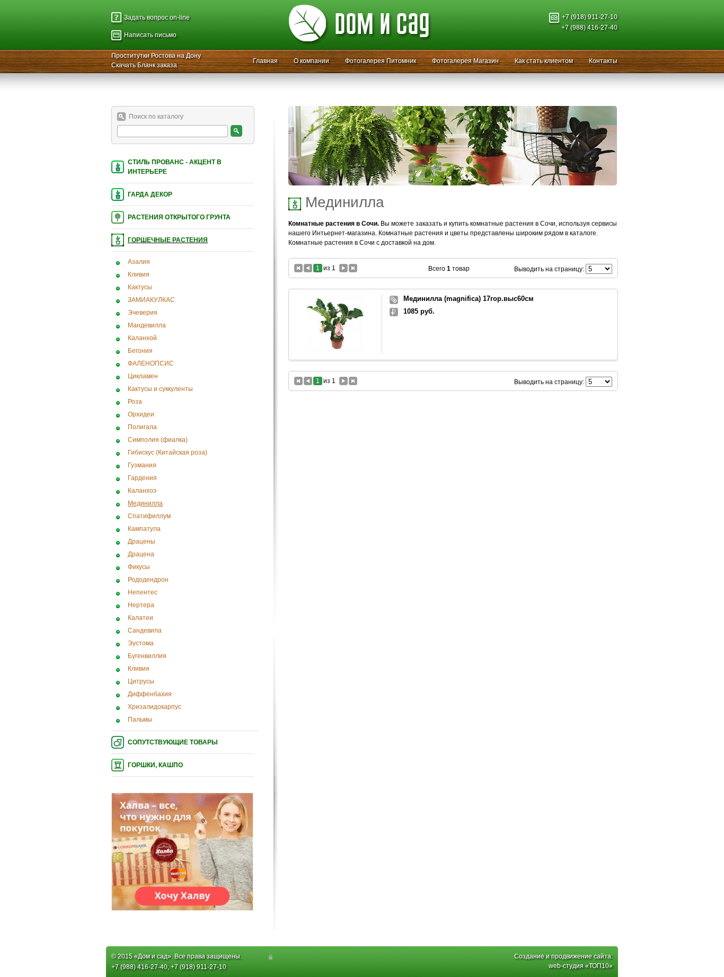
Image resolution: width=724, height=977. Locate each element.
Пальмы (140, 719)
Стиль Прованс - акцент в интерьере (175, 166)
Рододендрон (148, 579)
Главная (265, 61)
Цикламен (143, 376)
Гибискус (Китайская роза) (167, 452)
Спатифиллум (149, 516)
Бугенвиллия (147, 656)
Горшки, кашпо (155, 765)
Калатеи (140, 617)
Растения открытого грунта (179, 217)
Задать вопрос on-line (157, 17)
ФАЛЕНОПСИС (151, 363)
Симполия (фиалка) (158, 439)
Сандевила (145, 630)
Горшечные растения (168, 240)
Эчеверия (142, 312)
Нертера (141, 605)
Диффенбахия (150, 694)
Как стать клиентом (544, 61)
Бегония (140, 350)
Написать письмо (150, 35)
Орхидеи (141, 414)
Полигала (142, 427)
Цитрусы (141, 681)
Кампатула (144, 528)
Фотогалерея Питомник (380, 61)
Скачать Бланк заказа (144, 65)
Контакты (603, 61)
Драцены (141, 541)
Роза (135, 401)
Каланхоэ (142, 490)
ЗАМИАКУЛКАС (151, 300)
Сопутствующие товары (173, 742)
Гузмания (142, 465)
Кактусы (140, 287)
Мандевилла (147, 325)
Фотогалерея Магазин (465, 61)
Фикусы (139, 567)
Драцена (141, 554)
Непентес (142, 592)
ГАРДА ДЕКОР (150, 194)
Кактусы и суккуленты (160, 389)
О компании (311, 61)
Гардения (142, 478)
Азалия (139, 261)
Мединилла (145, 503)
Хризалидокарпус (154, 706)
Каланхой (142, 338)
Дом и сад (152, 956)
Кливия (138, 274)
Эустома (141, 643)
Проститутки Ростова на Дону (156, 55)
